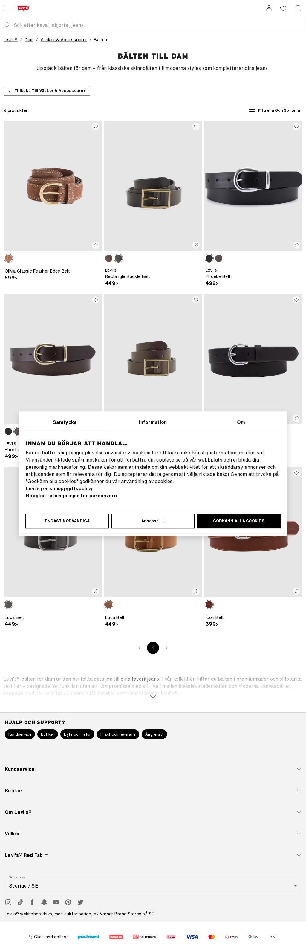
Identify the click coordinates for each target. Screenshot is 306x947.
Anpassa (150, 521)
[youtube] (56, 902)
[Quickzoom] (95, 245)
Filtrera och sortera (279, 110)
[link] (269, 8)
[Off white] (108, 258)
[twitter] (80, 902)
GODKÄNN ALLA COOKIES (238, 521)
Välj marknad (17, 877)
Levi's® (11, 39)
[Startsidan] (24, 8)
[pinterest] (68, 902)
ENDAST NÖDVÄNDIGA (67, 521)
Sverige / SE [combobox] (23, 885)
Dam (29, 39)
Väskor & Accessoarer (63, 39)
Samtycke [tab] (65, 422)
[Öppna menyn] (7, 8)
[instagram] (8, 902)
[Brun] (8, 258)
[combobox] (157, 25)
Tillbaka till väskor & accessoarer (49, 90)
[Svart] (118, 258)
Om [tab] (241, 422)
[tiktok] (20, 902)
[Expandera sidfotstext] (153, 685)
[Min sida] (269, 8)
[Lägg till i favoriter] (95, 126)
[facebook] (32, 902)
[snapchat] (44, 902)
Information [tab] (153, 422)
